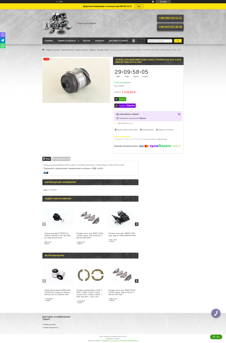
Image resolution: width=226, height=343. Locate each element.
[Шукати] (178, 41)
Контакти (99, 41)
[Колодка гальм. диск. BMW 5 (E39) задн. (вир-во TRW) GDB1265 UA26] (122, 218)
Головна (49, 41)
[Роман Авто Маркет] (57, 23)
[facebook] (45, 173)
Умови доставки (50, 324)
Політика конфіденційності (129, 341)
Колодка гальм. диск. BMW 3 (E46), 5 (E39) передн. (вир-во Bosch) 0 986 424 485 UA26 (90, 235)
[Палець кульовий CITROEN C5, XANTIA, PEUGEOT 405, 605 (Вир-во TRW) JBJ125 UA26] (58, 218)
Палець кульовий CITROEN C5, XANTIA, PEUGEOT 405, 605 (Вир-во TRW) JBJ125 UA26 (57, 235)
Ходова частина (81, 50)
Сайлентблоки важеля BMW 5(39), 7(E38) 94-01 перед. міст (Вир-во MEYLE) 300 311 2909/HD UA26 (57, 292)
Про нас (87, 41)
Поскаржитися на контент (110, 341)
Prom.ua (124, 336)
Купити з (122, 106)
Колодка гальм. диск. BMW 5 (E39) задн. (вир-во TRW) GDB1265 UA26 (122, 234)
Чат (217, 337)
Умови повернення (51, 327)
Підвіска (92, 50)
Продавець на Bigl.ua (113, 338)
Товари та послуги (67, 41)
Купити (122, 99)
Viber (139, 6)
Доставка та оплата (118, 41)
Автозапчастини (68, 50)
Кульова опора (103, 50)
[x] (47, 173)
